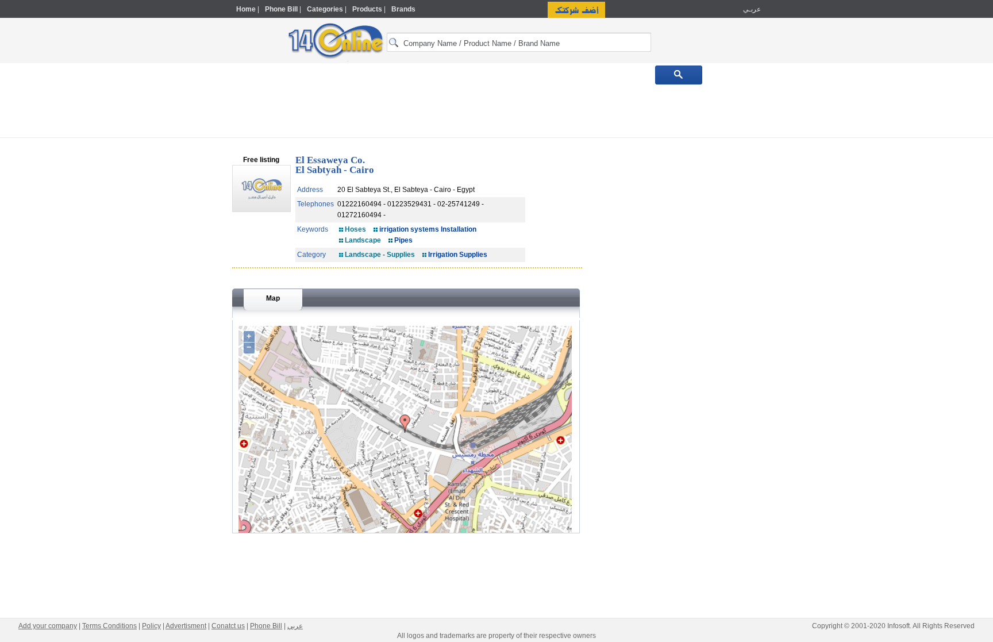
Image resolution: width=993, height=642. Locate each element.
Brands (403, 9)
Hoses (355, 229)
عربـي (751, 9)
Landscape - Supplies (380, 255)
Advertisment (186, 626)
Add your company (47, 626)
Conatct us (228, 626)
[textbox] (519, 42)
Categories (325, 9)
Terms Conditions (109, 626)
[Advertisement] (811, 245)
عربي (295, 626)
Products (367, 9)
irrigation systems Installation (427, 229)
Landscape (363, 240)
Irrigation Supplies (457, 255)
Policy (151, 626)
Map (273, 298)
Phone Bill (281, 9)
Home (246, 9)
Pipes (403, 240)
